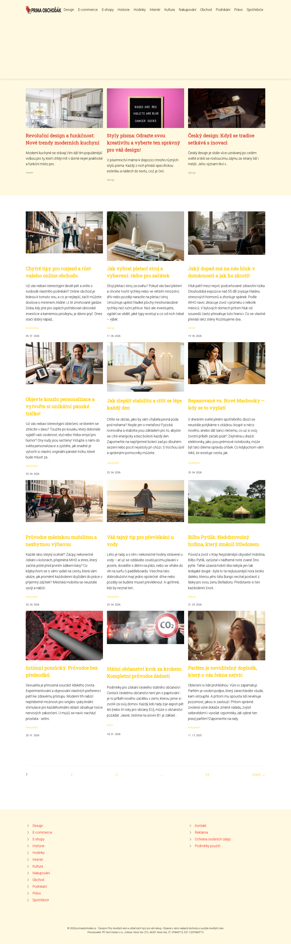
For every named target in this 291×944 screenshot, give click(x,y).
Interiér (155, 10)
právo (110, 725)
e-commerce (32, 327)
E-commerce (88, 10)
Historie (124, 10)
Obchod (206, 10)
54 (207, 775)
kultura (191, 596)
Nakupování (187, 10)
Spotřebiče (255, 10)
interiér (29, 172)
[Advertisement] (145, 44)
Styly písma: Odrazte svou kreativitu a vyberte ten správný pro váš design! (143, 142)
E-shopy (108, 10)
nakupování (32, 465)
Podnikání (223, 10)
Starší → (258, 775)
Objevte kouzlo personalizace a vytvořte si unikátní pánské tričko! (60, 406)
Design (69, 10)
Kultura (169, 10)
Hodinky (140, 10)
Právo (238, 10)
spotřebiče (194, 462)
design (111, 179)
